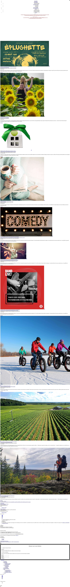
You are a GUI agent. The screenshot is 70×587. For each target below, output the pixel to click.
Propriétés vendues (7, 564)
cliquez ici (17, 535)
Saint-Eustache (7, 566)
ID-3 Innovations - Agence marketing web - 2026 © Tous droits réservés (9, 541)
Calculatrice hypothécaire (8, 572)
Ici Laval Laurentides (36, 8)
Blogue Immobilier (35, 7)
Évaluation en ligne (36, 11)
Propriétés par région (35, 4)
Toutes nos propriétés (36, 3)
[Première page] (0, 501)
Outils (4, 569)
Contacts (36, 12)
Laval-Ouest (36, 5)
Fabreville (36, 6)
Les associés (5, 561)
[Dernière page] (5, 501)
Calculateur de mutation (37, 10)
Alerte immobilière (36, 9)
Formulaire (3, 521)
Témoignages (36, 1)
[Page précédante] (1, 501)
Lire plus (1, 72)
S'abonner (2, 525)
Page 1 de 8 (3, 501)
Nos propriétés (36, 2)
